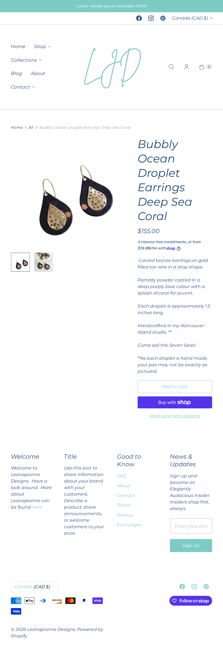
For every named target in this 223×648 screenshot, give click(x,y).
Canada (190, 18)
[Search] (171, 66)
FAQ (121, 475)
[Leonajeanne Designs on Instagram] (151, 18)
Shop (40, 46)
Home (18, 46)
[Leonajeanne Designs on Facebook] (139, 18)
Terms (123, 505)
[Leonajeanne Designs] (111, 67)
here (37, 507)
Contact (20, 87)
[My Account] (186, 66)
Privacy (125, 515)
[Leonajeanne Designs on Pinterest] (163, 18)
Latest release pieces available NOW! (111, 6)
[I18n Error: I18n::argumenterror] (20, 262)
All (31, 127)
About (38, 73)
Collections (24, 60)
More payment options (175, 415)
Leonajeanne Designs (51, 629)
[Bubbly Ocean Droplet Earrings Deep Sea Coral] (66, 192)
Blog (16, 73)
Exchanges (129, 524)
